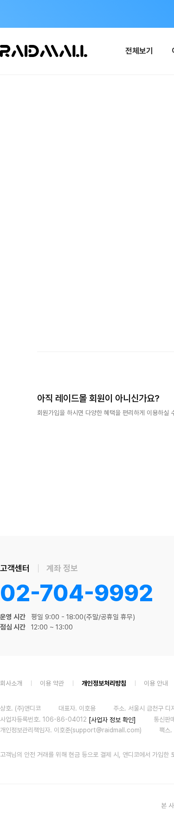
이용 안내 (156, 682)
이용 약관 (52, 682)
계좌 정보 (62, 568)
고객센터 (15, 568)
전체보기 (139, 51)
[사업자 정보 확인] (112, 719)
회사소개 (11, 682)
